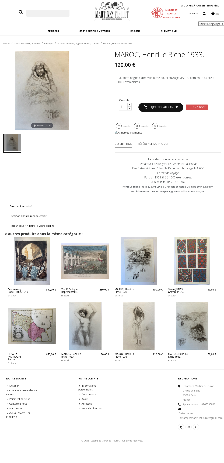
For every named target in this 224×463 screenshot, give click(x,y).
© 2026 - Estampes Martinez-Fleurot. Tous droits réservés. (112, 440)
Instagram (188, 427)
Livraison (14, 385)
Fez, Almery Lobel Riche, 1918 (18, 290)
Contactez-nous (18, 403)
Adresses (86, 403)
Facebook (181, 427)
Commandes (88, 394)
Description (123, 143)
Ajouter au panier (161, 107)
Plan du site (15, 408)
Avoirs (85, 399)
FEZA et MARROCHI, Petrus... (15, 357)
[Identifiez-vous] (204, 14)
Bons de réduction (91, 408)
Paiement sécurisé (19, 399)
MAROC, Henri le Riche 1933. (124, 290)
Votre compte (88, 378)
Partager (127, 126)
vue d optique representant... (69, 290)
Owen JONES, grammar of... (176, 290)
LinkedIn (196, 427)
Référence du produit (154, 143)
